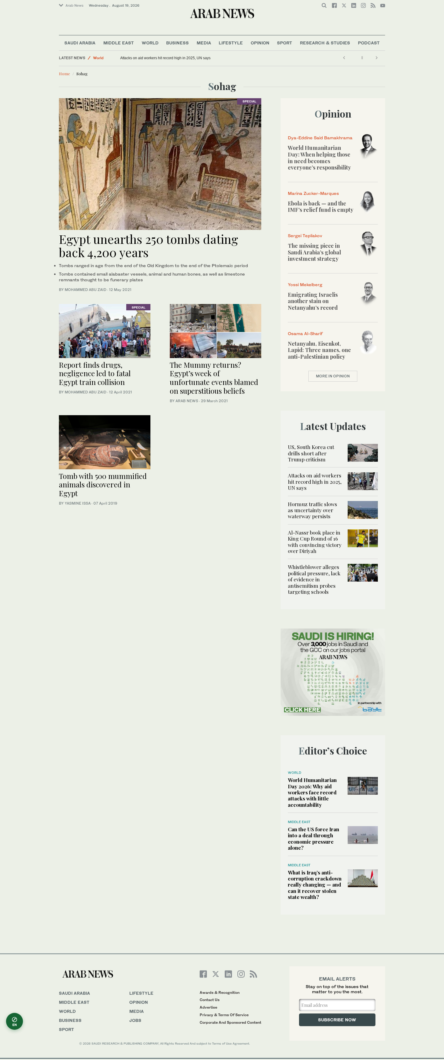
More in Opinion (333, 376)
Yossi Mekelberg (305, 284)
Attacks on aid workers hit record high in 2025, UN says (165, 58)
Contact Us (210, 999)
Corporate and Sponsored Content (230, 1022)
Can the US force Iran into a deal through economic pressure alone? (313, 838)
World (150, 42)
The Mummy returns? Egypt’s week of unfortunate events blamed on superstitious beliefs (214, 378)
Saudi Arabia (79, 42)
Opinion (260, 42)
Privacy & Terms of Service (224, 1015)
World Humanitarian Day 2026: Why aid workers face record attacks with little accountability (312, 792)
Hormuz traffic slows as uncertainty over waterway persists (312, 510)
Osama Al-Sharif (305, 333)
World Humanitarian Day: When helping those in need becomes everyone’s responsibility (319, 157)
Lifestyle (231, 42)
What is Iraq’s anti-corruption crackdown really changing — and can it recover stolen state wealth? (315, 884)
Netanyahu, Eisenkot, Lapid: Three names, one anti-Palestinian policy (319, 350)
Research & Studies (325, 42)
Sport (284, 42)
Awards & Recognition (220, 992)
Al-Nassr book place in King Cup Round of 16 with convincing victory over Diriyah (315, 541)
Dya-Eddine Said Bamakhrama (320, 137)
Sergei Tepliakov (305, 235)
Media (204, 42)
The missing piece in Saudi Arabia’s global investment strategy (314, 252)
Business (177, 42)
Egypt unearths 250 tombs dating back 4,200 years (148, 245)
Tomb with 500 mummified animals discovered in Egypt (103, 484)
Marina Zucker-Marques (313, 193)
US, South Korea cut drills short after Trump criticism (311, 453)
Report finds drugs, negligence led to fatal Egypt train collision (95, 373)
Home (64, 73)
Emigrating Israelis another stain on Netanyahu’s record (313, 301)
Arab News (74, 5)
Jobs (135, 1020)
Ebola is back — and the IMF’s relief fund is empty (320, 207)
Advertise (208, 1007)
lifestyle (141, 993)
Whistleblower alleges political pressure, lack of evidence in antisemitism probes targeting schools (314, 579)
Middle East (118, 42)
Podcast (369, 42)
